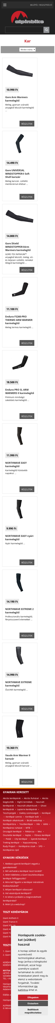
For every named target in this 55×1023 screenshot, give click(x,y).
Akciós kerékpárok (12, 798)
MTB (28, 827)
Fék (38, 824)
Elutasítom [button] (33, 1003)
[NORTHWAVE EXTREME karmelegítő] (19, 664)
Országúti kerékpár (12, 831)
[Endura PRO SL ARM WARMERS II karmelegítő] (19, 371)
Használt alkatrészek (27, 805)
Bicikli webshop (34, 820)
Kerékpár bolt (32, 816)
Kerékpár (46, 813)
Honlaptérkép (9, 984)
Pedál (8, 838)
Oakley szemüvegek (28, 813)
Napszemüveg (30, 842)
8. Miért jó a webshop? (14, 904)
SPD (40, 846)
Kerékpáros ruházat (12, 827)
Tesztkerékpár (26, 824)
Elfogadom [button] (33, 997)
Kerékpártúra (9, 824)
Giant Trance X (10, 921)
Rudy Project (9, 846)
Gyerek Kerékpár (39, 838)
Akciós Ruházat (31, 798)
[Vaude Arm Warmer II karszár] (19, 737)
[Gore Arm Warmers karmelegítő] (19, 79)
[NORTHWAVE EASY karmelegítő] (19, 444)
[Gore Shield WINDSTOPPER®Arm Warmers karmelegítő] (19, 225)
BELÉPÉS (34, 5)
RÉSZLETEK (26, 123)
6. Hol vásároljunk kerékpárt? (17, 893)
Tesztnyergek (9, 813)
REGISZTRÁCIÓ (45, 5)
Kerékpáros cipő (11, 850)
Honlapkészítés (10, 1000)
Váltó (45, 824)
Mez (40, 831)
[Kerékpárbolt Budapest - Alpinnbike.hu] (27, 25)
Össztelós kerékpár (12, 835)
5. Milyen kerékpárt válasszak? (18, 889)
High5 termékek (24, 802)
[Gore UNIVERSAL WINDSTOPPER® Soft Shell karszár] (19, 152)
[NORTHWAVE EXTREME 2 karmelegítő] (19, 591)
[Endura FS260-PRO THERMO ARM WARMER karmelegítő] (19, 298)
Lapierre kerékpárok (27, 809)
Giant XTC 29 (9, 925)
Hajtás (28, 835)
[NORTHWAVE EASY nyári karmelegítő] (19, 518)
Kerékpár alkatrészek (13, 820)
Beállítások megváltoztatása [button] (33, 1011)
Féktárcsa (29, 831)
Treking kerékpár (11, 842)
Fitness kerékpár (42, 835)
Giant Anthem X (10, 918)
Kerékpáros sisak (27, 846)
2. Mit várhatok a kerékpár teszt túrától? (22, 871)
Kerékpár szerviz (14, 816)
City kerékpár (21, 838)
